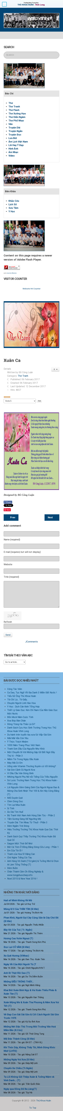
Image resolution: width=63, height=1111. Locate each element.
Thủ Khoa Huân (43, 1100)
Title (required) (11, 576)
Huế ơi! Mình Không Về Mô (18, 900)
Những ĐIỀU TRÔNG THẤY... (19, 981)
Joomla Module (12, 273)
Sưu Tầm (13, 208)
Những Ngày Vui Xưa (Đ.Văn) (19, 1059)
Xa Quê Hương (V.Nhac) (16, 955)
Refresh (8, 622)
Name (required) (12, 539)
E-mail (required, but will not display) (22, 552)
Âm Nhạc (13, 152)
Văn (10, 124)
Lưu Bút (12, 138)
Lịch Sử (12, 204)
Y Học (11, 211)
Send (8, 635)
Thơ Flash (13, 110)
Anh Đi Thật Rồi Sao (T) (17, 973)
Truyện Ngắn (15, 131)
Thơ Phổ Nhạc (16, 120)
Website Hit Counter (31, 288)
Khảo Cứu (13, 201)
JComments (31, 641)
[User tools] (55, 369)
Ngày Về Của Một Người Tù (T (20, 964)
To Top (32, 1108)
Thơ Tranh (14, 106)
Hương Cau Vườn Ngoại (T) (18, 938)
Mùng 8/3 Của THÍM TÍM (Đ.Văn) (21, 909)
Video (11, 155)
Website (8, 564)
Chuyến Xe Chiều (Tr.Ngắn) (18, 1068)
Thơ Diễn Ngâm (16, 117)
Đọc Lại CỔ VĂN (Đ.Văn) (17, 947)
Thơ (10, 103)
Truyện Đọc (14, 134)
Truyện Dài (14, 127)
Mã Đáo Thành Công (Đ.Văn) (19, 1038)
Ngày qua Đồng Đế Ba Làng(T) (20, 1089)
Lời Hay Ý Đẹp (16, 145)
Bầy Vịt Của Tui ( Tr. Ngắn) (18, 929)
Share (7, 502)
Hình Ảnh (13, 148)
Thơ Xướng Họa (17, 113)
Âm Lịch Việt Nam (18, 141)
